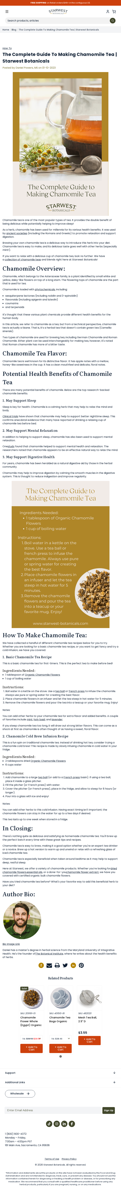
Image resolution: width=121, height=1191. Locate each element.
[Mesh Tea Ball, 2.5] (89, 997)
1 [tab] (60, 1056)
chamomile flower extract (82, 872)
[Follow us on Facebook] (41, 965)
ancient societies (16, 233)
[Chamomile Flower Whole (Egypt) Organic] (31, 997)
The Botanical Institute (49, 954)
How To (7, 48)
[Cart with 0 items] (114, 11)
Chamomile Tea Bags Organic (59, 1019)
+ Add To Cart (31, 1048)
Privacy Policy (69, 1158)
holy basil (39, 719)
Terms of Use (52, 1158)
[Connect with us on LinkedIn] (73, 965)
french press (77, 691)
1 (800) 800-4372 (15, 1134)
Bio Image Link (11, 944)
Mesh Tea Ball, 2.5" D (87, 1019)
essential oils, (35, 872)
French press (71, 777)
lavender (57, 719)
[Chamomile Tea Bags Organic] (60, 997)
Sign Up (108, 1110)
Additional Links (15, 1082)
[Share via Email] (49, 965)
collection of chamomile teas (23, 259)
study (11, 446)
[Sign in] (108, 11)
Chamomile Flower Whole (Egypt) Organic (31, 1021)
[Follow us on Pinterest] (81, 965)
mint (29, 719)
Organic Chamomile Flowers (42, 675)
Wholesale (17, 1093)
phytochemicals (45, 289)
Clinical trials (10, 416)
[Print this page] (57, 965)
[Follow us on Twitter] (65, 965)
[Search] (112, 20)
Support (10, 1073)
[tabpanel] (31, 1019)
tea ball (60, 691)
